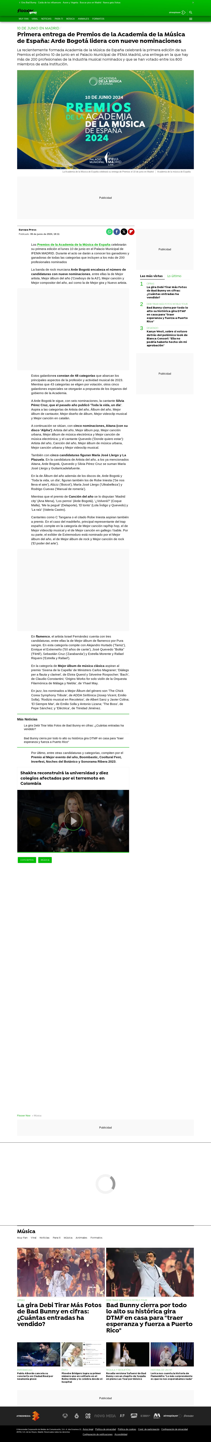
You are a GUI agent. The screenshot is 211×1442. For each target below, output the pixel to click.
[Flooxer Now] (39, 12)
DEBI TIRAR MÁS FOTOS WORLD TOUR (167, 304)
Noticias (46, 19)
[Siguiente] (192, 2)
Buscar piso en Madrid (90, 2)
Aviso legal (88, 1429)
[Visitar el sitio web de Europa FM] (145, 1415)
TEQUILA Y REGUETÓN (118, 1370)
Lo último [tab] (174, 276)
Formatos (98, 19)
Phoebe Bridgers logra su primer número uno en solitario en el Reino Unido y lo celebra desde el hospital (82, 1378)
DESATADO (152, 328)
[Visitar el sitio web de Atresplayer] (173, 1415)
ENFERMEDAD (24, 1370)
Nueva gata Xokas (112, 2)
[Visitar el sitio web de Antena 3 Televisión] (65, 1415)
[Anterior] (18, 2)
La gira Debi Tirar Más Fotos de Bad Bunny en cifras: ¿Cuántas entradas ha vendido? (167, 292)
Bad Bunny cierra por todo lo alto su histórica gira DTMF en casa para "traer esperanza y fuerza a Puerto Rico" (167, 314)
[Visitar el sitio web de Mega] (111, 1415)
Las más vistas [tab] (151, 276)
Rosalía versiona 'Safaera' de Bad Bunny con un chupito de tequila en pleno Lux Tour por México (126, 1376)
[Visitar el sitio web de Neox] (88, 1415)
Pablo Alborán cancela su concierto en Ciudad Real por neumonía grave (35, 1376)
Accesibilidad (121, 1434)
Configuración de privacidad (174, 1429)
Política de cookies (127, 1429)
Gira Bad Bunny (28, 2)
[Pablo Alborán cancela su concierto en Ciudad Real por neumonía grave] (38, 1354)
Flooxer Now (23, 1115)
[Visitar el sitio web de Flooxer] (189, 1415)
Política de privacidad (105, 1429)
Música (70, 19)
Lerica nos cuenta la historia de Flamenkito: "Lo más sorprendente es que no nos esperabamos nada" (172, 1376)
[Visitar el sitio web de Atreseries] (122, 1415)
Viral (35, 19)
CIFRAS (150, 283)
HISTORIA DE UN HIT (161, 1370)
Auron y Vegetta (70, 2)
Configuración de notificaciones (98, 1434)
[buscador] (190, 12)
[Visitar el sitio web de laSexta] (77, 1415)
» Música (36, 1115)
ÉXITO (65, 1370)
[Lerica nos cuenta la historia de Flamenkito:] (172, 1354)
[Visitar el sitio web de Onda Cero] (134, 1415)
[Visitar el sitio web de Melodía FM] (157, 1415)
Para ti (59, 19)
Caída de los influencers (49, 2)
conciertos (27, 860)
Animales (83, 19)
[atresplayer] (176, 12)
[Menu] (190, 18)
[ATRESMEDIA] (28, 1416)
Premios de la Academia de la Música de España (73, 244)
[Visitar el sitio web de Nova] (100, 1415)
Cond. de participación (148, 1429)
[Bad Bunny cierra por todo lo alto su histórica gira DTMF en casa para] (150, 1272)
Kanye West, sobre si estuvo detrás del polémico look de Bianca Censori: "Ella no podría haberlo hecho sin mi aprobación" (167, 338)
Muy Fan (23, 19)
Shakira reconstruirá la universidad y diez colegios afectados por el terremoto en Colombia (64, 778)
